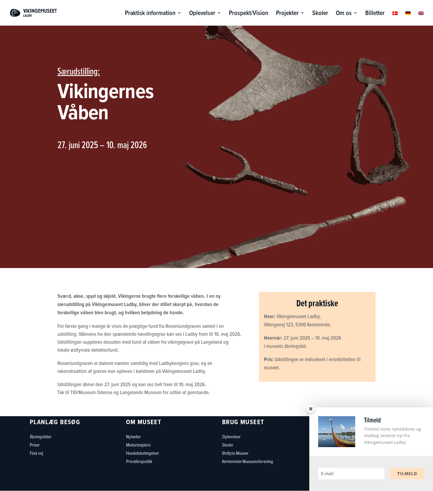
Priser (35, 445)
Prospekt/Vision (248, 14)
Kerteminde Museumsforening (247, 461)
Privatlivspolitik (139, 461)
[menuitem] (395, 18)
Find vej (36, 453)
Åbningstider (41, 436)
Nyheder (133, 436)
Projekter (287, 14)
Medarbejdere (138, 445)
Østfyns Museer (235, 453)
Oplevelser (202, 14)
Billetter (375, 14)
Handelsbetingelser (142, 453)
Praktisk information (150, 14)
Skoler (320, 14)
